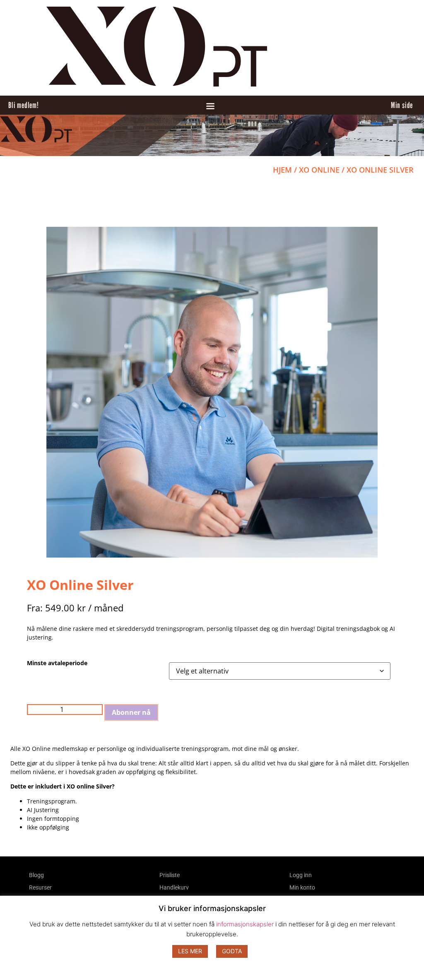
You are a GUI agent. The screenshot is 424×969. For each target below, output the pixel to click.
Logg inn (300, 875)
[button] (210, 106)
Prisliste (169, 875)
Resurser (40, 887)
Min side (402, 105)
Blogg (36, 875)
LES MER (190, 951)
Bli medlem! (23, 105)
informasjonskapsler (245, 924)
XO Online (319, 170)
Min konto (302, 887)
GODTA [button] (232, 951)
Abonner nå (131, 712)
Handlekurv (174, 887)
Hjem (282, 170)
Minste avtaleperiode (57, 663)
